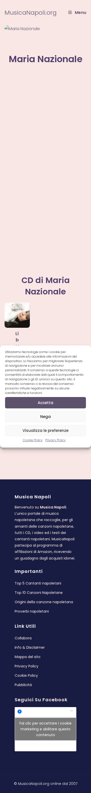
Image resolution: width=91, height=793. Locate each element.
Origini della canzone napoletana (44, 601)
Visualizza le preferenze (45, 430)
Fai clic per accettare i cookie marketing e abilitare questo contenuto (45, 729)
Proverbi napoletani (32, 611)
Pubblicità (23, 684)
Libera (17, 343)
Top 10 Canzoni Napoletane (39, 592)
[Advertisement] (45, 116)
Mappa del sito (27, 656)
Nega (45, 416)
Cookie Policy (33, 440)
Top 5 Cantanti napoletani (38, 583)
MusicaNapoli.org (31, 12)
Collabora (23, 638)
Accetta (45, 402)
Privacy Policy (55, 440)
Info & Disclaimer (30, 647)
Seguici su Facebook (41, 699)
